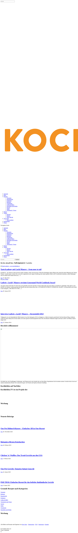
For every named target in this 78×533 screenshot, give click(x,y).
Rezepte (6, 196)
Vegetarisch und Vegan (6, 502)
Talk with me (10, 217)
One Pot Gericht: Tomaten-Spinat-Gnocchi (17, 469)
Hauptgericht (10, 199)
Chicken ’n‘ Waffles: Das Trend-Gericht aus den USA (21, 455)
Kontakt (47, 524)
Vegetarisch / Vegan (11, 210)
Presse (5, 222)
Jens (2, 278)
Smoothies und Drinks (12, 206)
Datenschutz (31, 524)
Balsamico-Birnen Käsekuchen (13, 442)
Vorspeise (9, 198)
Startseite (6, 194)
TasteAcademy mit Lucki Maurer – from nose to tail (21, 269)
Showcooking (10, 220)
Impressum (41, 524)
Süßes (8, 209)
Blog (5, 195)
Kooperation (7, 221)
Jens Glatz (24, 524)
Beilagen (9, 202)
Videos (5, 213)
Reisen (5, 211)
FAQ (36, 524)
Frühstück (9, 200)
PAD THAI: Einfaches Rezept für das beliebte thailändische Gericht (27, 482)
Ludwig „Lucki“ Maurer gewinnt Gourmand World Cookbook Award (28, 283)
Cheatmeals (9, 203)
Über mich (6, 218)
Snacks (8, 207)
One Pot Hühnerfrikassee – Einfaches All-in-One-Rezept (23, 428)
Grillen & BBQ (10, 205)
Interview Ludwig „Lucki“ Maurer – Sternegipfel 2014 (22, 314)
